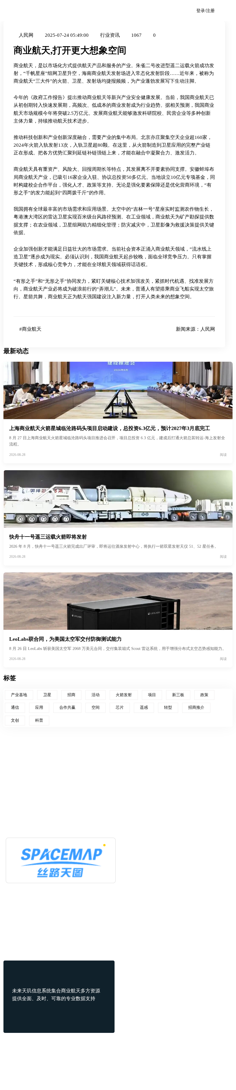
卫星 (47, 695)
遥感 (144, 707)
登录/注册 (205, 10)
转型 (168, 707)
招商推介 (196, 707)
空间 (96, 707)
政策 (204, 695)
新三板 (178, 695)
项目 (152, 695)
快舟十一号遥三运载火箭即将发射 (48, 537)
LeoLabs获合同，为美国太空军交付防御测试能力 (65, 639)
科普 (39, 720)
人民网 (26, 35)
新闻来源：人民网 (195, 329)
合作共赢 (67, 707)
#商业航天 (30, 329)
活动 (96, 695)
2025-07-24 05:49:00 (67, 35)
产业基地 (19, 695)
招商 (71, 695)
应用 (39, 707)
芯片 (120, 707)
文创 (15, 720)
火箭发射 (124, 695)
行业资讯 (110, 35)
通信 (15, 707)
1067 (136, 35)
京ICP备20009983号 (146, 1077)
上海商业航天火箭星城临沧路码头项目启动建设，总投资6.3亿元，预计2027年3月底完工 (109, 428)
